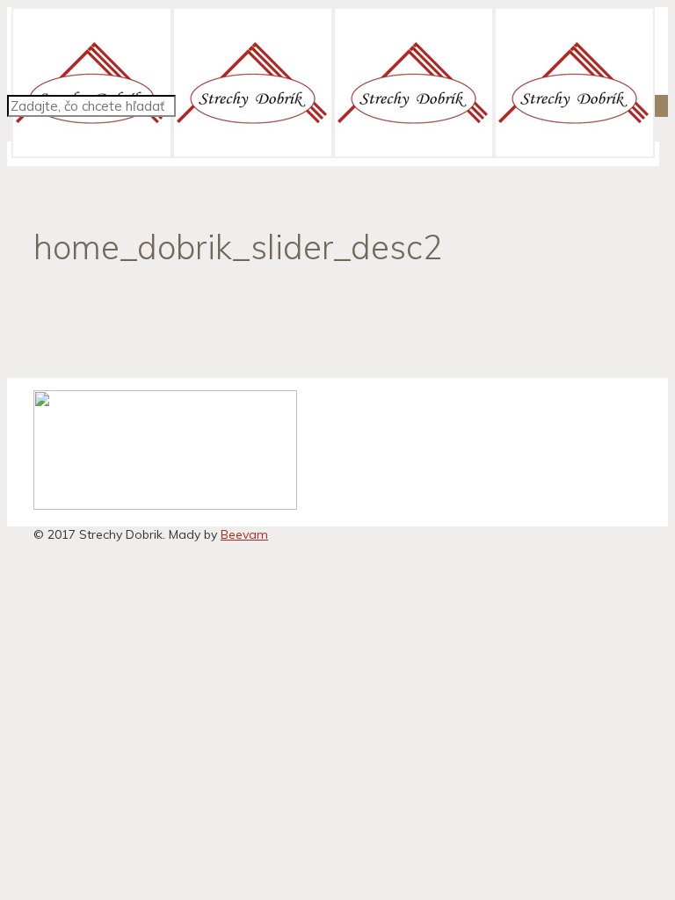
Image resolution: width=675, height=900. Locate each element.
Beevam (244, 534)
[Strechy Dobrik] (333, 154)
